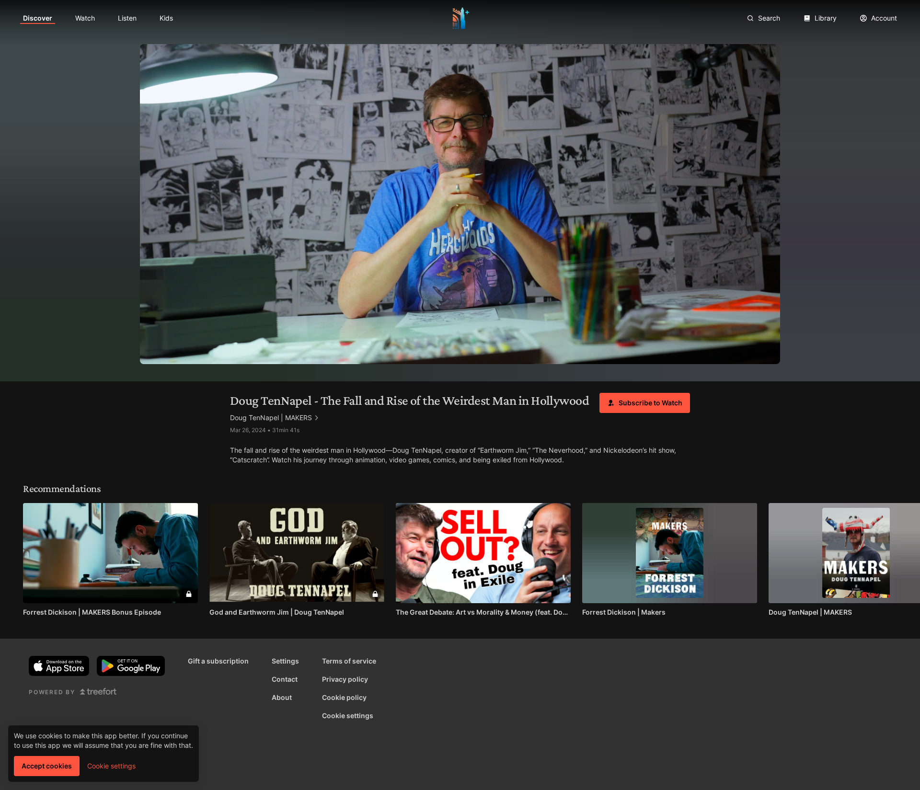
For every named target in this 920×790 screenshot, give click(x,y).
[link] (37, 18)
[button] (644, 403)
